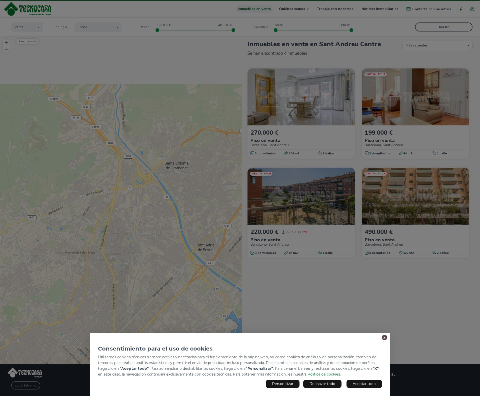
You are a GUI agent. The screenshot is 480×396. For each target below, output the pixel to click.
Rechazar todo (322, 384)
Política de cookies (324, 374)
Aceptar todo (364, 384)
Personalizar (282, 384)
